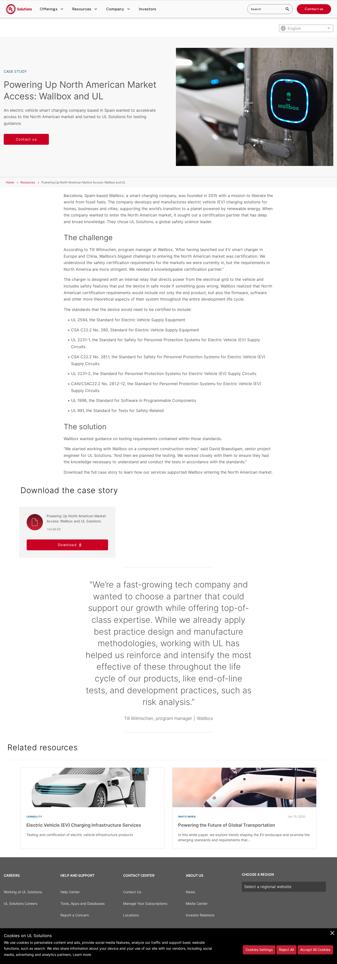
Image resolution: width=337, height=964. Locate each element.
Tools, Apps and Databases (82, 903)
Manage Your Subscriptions (145, 903)
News (190, 892)
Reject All (286, 949)
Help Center (70, 892)
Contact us (314, 9)
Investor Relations (200, 915)
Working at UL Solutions (23, 892)
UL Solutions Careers (20, 903)
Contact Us (132, 892)
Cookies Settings (259, 949)
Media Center (196, 903)
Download (67, 545)
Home (10, 182)
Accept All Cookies (315, 949)
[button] (52, 9)
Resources (27, 182)
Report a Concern (74, 915)
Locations (131, 915)
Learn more (82, 954)
